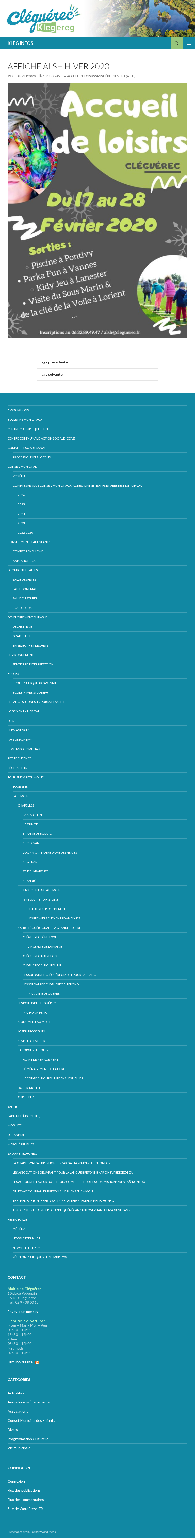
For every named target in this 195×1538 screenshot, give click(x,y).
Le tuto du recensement (47, 909)
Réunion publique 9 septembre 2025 (41, 1257)
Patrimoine (21, 796)
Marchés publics (21, 1144)
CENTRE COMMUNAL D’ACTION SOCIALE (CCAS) (41, 438)
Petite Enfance (19, 758)
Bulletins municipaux (25, 419)
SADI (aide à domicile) (24, 1116)
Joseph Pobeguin (31, 1031)
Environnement (21, 655)
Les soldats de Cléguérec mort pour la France (60, 975)
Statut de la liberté (33, 1041)
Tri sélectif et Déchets (30, 645)
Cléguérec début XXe (40, 937)
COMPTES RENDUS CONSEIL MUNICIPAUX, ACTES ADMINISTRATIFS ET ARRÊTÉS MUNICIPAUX (77, 485)
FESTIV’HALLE (17, 1219)
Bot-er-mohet (29, 1088)
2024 (21, 514)
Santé (12, 1106)
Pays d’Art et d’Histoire (40, 899)
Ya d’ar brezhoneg (22, 1153)
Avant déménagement (40, 1059)
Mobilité (15, 1125)
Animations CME (25, 561)
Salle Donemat (25, 589)
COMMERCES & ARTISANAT (27, 448)
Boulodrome (24, 608)
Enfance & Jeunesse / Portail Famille (36, 702)
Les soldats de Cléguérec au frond (51, 984)
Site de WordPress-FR (25, 1508)
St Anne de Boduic (37, 834)
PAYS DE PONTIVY (20, 739)
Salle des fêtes (24, 579)
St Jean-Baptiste (35, 871)
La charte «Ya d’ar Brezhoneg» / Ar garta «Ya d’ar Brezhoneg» (61, 1163)
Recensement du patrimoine (40, 890)
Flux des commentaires (26, 1499)
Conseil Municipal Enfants (29, 542)
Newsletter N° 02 (26, 1248)
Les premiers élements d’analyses (54, 918)
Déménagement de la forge (45, 1069)
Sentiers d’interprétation (33, 664)
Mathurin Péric (35, 1012)
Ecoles (13, 674)
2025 (21, 504)
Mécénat (20, 1229)
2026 (21, 495)
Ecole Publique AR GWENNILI (35, 683)
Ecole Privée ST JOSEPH (30, 692)
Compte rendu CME (28, 551)
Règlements (17, 768)
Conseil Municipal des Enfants (31, 1420)
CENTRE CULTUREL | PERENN (28, 429)
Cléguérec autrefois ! (41, 956)
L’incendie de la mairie (45, 946)
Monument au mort (34, 1022)
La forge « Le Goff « (33, 1050)
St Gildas (30, 862)
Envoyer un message (24, 1311)
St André (30, 881)
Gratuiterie (22, 636)
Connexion (16, 1481)
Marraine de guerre (44, 993)
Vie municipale (19, 1448)
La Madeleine (33, 815)
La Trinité (30, 824)
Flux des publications (24, 1490)
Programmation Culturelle (28, 1439)
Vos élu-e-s (21, 476)
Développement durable (27, 617)
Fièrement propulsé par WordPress (32, 1532)
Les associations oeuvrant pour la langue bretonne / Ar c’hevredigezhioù (73, 1172)
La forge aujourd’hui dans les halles (53, 1078)
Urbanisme (16, 1135)
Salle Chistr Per (25, 598)
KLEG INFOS (20, 43)
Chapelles (26, 805)
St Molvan (31, 843)
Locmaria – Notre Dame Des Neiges (50, 852)
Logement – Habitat (23, 711)
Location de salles (23, 570)
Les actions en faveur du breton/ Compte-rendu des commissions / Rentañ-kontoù (79, 1182)
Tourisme (20, 786)
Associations (18, 410)
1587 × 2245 (51, 76)
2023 (21, 523)
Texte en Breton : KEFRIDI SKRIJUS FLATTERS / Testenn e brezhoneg (63, 1201)
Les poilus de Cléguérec (37, 1003)
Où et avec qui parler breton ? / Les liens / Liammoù (53, 1191)
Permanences (18, 730)
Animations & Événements (29, 1402)
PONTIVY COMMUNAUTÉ (26, 749)
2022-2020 (25, 532)
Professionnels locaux (32, 457)
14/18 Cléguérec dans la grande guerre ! (50, 928)
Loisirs (13, 721)
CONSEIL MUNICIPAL (22, 466)
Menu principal (189, 43)
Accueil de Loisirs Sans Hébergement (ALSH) (101, 76)
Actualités (16, 1393)
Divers (13, 1429)
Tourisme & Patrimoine (26, 777)
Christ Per (26, 1097)
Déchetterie (22, 626)
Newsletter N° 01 (26, 1238)
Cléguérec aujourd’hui (42, 965)
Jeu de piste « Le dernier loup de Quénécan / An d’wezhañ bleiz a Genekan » (71, 1210)
